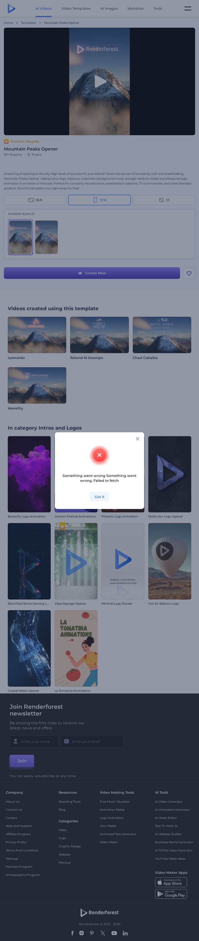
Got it (99, 497)
